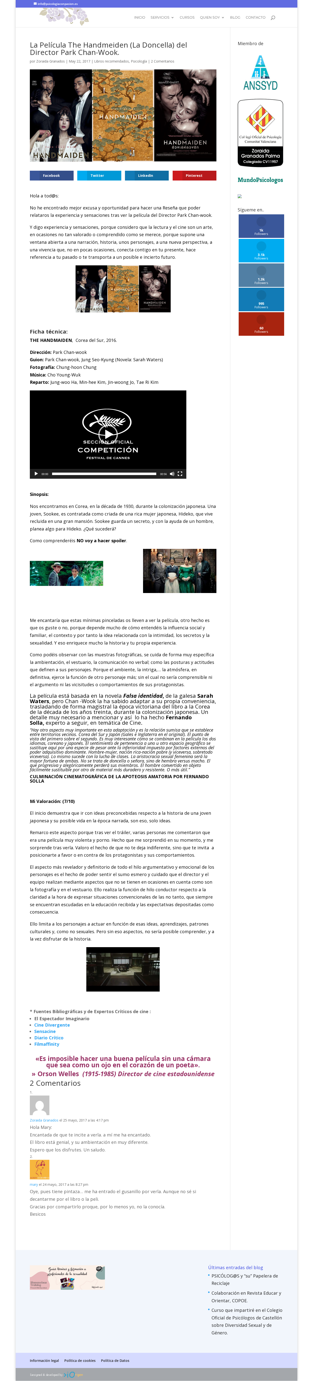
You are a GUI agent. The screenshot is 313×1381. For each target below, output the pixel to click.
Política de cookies (80, 1360)
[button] (108, 434)
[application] (108, 434)
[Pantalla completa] (180, 473)
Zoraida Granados (50, 61)
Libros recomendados (111, 61)
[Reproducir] (36, 473)
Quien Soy (210, 18)
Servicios (160, 18)
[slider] (104, 474)
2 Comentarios (162, 61)
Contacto (256, 18)
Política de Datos (115, 1360)
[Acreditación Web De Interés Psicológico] (240, 196)
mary (34, 1184)
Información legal (44, 1360)
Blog (235, 18)
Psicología (139, 61)
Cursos (187, 18)
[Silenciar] (172, 473)
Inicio (139, 18)
